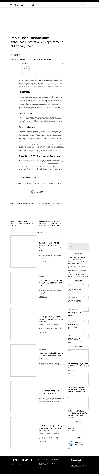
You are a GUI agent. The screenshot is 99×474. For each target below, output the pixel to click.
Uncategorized (71, 433)
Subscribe (82, 4)
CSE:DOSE (31, 80)
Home (12, 33)
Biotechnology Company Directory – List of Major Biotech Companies (43, 465)
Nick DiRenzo (27, 68)
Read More (43, 261)
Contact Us (53, 463)
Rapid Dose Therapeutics (53, 163)
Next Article (60, 201)
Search (83, 246)
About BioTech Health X (43, 459)
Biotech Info (71, 428)
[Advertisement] (49, 17)
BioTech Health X (17, 54)
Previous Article (15, 201)
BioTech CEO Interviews (73, 425)
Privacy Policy (41, 469)
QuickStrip (42, 82)
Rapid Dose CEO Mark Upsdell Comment (33, 73)
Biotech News (20, 33)
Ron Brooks (27, 66)
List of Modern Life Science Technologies (55, 460)
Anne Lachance (27, 70)
